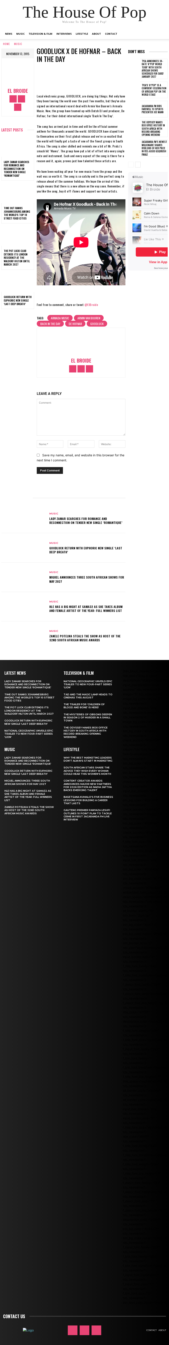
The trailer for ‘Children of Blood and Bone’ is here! (84, 706)
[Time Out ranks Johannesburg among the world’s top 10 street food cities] (17, 193)
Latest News (15, 673)
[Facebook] (13, 98)
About (96, 33)
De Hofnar (75, 323)
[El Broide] (18, 74)
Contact (111, 33)
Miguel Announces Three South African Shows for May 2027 (86, 579)
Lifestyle (82, 33)
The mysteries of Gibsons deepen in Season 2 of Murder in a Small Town (88, 717)
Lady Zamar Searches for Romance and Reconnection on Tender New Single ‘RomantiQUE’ (16, 168)
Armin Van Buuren (88, 318)
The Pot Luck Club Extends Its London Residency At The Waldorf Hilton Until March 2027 (17, 257)
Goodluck (97, 323)
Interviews (64, 33)
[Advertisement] (148, 348)
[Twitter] (17, 107)
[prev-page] (131, 164)
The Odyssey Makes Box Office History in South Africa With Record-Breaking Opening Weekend (153, 128)
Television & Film (40, 33)
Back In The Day (50, 323)
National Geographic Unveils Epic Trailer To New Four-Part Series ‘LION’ (28, 734)
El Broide (18, 90)
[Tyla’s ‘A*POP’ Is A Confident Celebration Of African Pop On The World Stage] (134, 90)
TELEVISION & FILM (79, 673)
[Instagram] (21, 98)
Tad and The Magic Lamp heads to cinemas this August (88, 696)
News (8, 33)
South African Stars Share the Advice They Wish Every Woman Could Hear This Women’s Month (87, 770)
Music (20, 33)
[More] (104, 74)
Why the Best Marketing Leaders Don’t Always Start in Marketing (88, 759)
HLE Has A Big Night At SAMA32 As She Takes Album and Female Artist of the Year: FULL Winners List (86, 608)
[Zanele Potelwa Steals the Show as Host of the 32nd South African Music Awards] (23, 636)
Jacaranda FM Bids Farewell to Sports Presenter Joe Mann (152, 109)
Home (6, 44)
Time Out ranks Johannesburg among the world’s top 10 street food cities (17, 213)
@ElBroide (91, 304)
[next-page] (138, 164)
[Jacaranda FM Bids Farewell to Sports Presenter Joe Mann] (134, 109)
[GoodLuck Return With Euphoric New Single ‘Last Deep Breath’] (17, 282)
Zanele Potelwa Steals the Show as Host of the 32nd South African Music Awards (85, 638)
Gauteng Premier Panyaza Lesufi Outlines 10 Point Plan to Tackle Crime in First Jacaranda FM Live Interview (88, 815)
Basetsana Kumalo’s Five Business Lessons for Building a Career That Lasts (88, 800)
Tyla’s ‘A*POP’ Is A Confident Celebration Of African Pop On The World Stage (154, 89)
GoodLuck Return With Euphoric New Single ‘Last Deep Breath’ (18, 300)
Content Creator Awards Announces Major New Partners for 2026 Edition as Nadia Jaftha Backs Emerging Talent (88, 785)
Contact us (14, 1316)
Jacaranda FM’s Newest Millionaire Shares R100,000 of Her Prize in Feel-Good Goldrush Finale (154, 148)
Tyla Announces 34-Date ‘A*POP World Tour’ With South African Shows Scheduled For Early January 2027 (152, 68)
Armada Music (60, 318)
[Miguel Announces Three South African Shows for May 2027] (23, 577)
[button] (160, 34)
